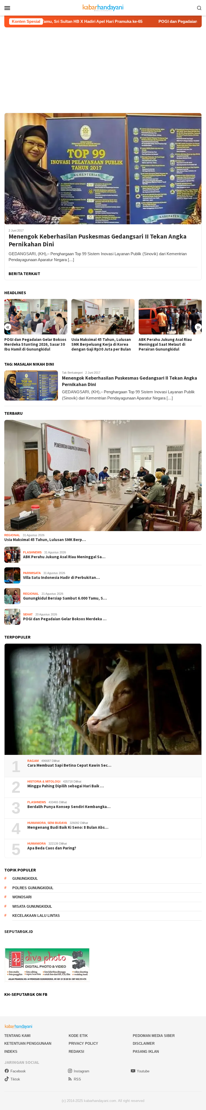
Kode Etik (78, 1036)
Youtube (143, 1071)
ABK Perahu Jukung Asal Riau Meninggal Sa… (64, 556)
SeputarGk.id (18, 931)
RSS (77, 1079)
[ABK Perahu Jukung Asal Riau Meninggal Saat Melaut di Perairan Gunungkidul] (102, 316)
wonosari (22, 897)
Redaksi (76, 1052)
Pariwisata (32, 573)
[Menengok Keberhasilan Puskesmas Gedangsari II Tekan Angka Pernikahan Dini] (103, 168)
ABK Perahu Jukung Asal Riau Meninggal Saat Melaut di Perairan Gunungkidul (97, 344)
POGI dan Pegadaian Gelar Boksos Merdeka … (64, 619)
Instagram (81, 1071)
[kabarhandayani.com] (103, 7)
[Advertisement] (103, 67)
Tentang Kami (17, 1036)
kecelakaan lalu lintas (36, 916)
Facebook (18, 1071)
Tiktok (15, 1079)
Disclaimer (143, 1043)
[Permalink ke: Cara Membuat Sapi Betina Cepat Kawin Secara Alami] (103, 699)
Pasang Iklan (146, 1052)
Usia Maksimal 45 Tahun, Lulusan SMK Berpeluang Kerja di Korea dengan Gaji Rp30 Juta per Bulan (34, 344)
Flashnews (32, 552)
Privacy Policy (83, 1043)
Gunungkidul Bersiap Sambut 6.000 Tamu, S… (65, 598)
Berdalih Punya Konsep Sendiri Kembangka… (69, 806)
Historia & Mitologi (43, 781)
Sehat (28, 614)
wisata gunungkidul (32, 906)
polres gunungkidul (32, 888)
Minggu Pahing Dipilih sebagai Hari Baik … (65, 786)
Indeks (10, 1052)
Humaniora (36, 822)
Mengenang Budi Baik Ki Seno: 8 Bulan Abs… (67, 827)
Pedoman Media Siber (154, 1036)
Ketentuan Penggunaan (27, 1043)
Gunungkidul (25, 879)
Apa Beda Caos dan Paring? (51, 848)
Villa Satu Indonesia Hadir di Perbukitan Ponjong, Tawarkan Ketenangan (167, 344)
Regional (12, 535)
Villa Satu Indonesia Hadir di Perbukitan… (61, 577)
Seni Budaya (57, 822)
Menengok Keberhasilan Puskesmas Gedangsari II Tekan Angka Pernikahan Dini (97, 240)
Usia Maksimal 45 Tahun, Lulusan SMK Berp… (45, 539)
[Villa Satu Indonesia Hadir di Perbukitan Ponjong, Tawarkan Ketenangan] (170, 316)
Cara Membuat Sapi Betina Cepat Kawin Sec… (69, 765)
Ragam (33, 760)
